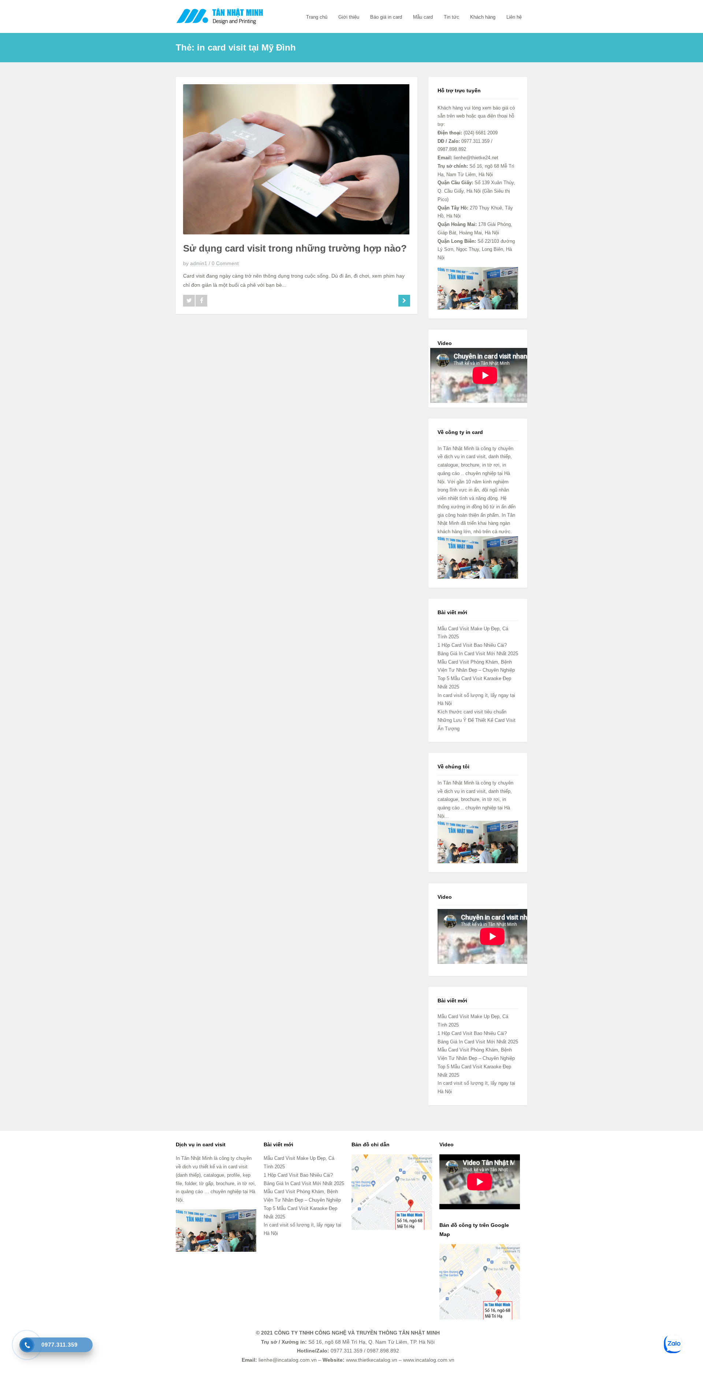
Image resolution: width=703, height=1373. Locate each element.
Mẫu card (423, 17)
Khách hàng (482, 17)
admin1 (198, 263)
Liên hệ (514, 17)
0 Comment (225, 263)
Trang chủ (316, 17)
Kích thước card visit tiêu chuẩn (472, 712)
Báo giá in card (386, 17)
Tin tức (451, 17)
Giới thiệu (348, 17)
